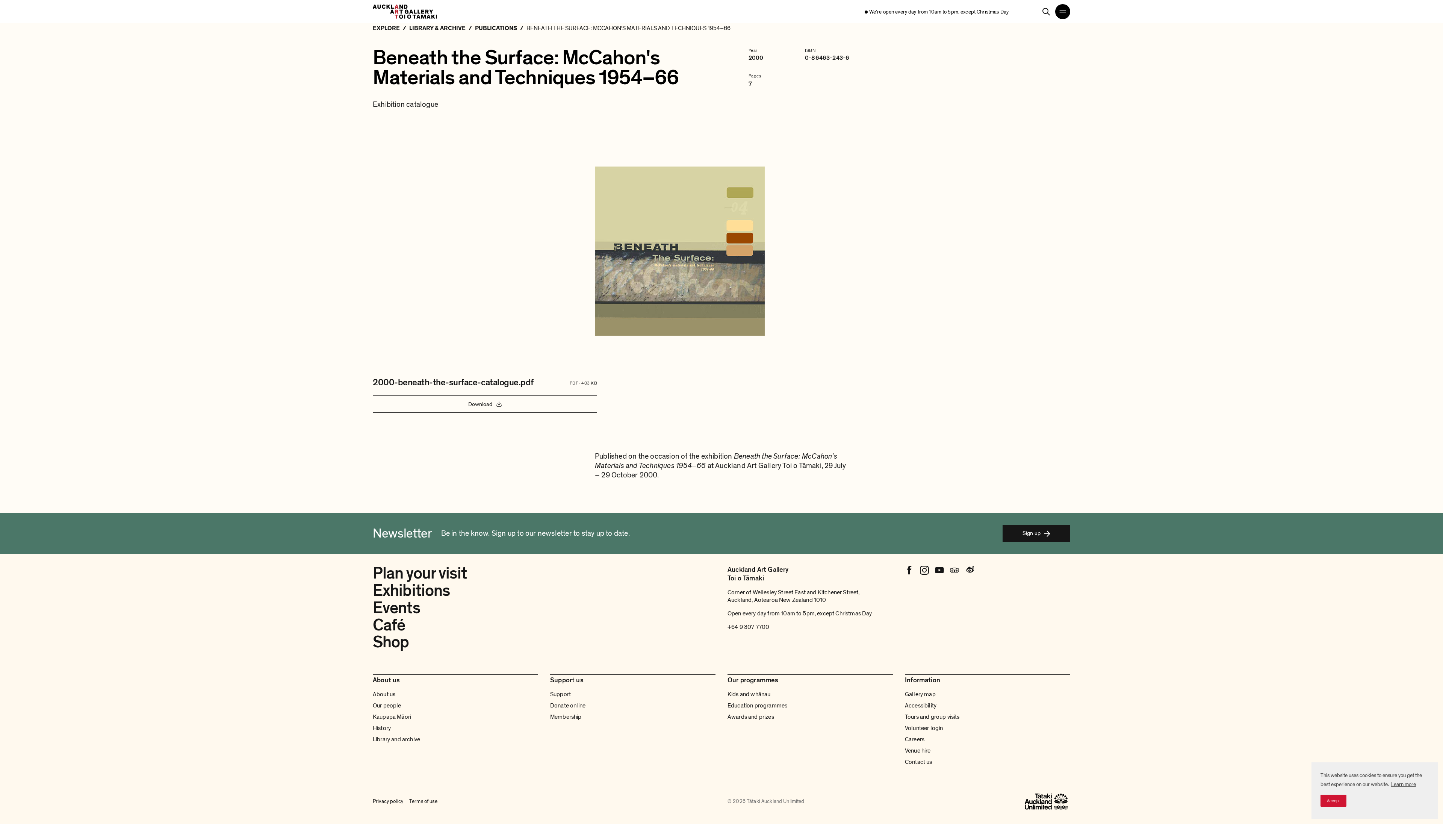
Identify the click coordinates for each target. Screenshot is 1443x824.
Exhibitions (411, 590)
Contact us (918, 762)
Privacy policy (388, 801)
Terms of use (423, 801)
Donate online (567, 705)
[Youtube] (939, 570)
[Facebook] (909, 570)
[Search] (1046, 11)
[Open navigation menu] (1062, 11)
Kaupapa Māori (392, 717)
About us (384, 694)
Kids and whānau (749, 694)
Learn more (1403, 784)
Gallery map (920, 694)
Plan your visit (420, 573)
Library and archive (396, 739)
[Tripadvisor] (954, 570)
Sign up (1032, 533)
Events (396, 608)
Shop (391, 642)
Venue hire (918, 751)
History (382, 728)
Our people (387, 705)
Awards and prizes (751, 717)
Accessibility (920, 705)
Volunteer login (924, 728)
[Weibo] (969, 570)
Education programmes (757, 705)
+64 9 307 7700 (748, 627)
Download (480, 404)
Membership (566, 717)
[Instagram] (924, 570)
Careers (914, 739)
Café (389, 625)
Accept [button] (1333, 801)
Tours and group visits (932, 717)
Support (560, 694)
